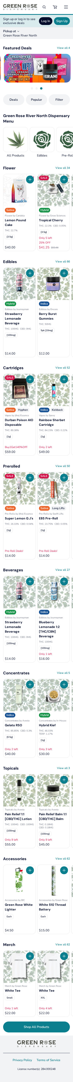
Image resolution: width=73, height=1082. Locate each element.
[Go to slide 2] (36, 88)
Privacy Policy (22, 1060)
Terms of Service (48, 1060)
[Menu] (66, 7)
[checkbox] (10, 236)
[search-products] (44, 7)
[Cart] (55, 7)
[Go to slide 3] (41, 88)
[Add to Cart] (30, 179)
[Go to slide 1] (32, 88)
